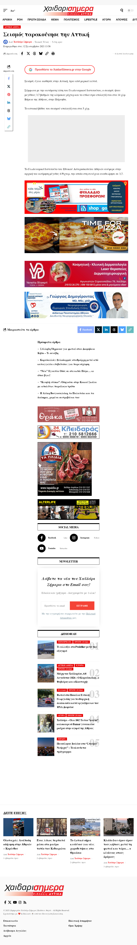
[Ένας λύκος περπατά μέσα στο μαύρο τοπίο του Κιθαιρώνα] (52, 827)
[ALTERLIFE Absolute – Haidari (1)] (68, 509)
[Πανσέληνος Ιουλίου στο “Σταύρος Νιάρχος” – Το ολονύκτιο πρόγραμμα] (46, 747)
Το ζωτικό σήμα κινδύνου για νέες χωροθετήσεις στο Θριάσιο (82, 846)
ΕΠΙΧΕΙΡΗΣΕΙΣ (65, 642)
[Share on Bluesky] (40, 53)
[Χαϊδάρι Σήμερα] (68, 10)
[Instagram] (85, 538)
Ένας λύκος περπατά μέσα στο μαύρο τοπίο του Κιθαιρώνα (51, 844)
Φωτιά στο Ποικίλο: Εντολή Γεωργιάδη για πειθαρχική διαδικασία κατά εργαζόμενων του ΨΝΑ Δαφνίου (77, 701)
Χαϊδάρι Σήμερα (23, 41)
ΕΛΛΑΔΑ (62, 690)
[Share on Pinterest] (9, 94)
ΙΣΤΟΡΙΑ (80, 665)
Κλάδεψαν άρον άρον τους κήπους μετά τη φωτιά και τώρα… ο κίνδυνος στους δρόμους (118, 848)
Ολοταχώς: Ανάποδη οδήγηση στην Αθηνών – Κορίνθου (17, 844)
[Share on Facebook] (22, 53)
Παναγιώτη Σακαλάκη (52, 913)
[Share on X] (28, 53)
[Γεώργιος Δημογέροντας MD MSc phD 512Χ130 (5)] (76, 304)
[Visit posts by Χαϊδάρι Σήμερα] (5, 42)
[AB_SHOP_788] (76, 197)
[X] (9, 902)
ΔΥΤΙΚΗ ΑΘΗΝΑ (12, 27)
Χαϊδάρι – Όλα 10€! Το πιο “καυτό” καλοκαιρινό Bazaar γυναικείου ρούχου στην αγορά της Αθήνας (77, 724)
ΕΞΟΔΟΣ (62, 739)
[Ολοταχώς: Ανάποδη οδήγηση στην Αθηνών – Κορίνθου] (18, 827)
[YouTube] (15, 902)
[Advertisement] (76, 138)
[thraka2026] (68, 413)
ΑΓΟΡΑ (61, 715)
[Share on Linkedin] (9, 103)
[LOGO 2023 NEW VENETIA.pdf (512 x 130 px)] (76, 273)
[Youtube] (52, 548)
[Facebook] (52, 538)
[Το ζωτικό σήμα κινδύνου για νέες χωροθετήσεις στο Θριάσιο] (85, 827)
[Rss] (24, 902)
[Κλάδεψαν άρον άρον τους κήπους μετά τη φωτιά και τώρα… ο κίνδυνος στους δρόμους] (119, 827)
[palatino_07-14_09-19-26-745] (76, 235)
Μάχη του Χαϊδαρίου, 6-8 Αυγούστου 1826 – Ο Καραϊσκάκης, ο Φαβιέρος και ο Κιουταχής (78, 677)
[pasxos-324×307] (65, 468)
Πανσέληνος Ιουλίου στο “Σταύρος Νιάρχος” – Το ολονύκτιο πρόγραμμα (77, 747)
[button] (6, 10)
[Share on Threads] (34, 53)
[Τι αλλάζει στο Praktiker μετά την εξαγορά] (46, 650)
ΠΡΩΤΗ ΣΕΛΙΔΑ (82, 642)
